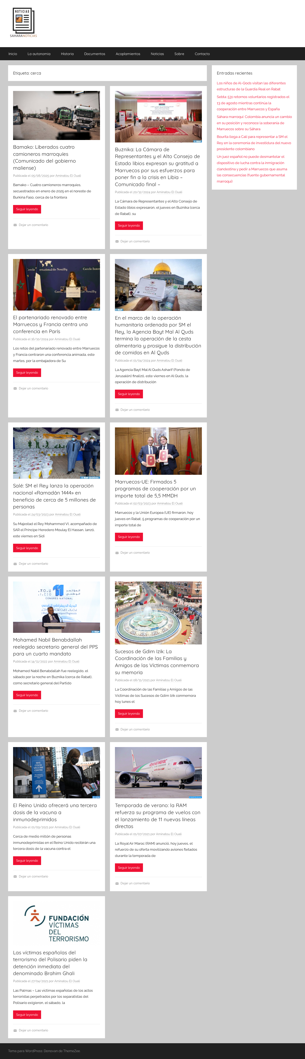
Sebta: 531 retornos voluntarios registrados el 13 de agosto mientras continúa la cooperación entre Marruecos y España (253, 103)
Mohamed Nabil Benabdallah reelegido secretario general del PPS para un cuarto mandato (55, 647)
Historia (67, 54)
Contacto (202, 54)
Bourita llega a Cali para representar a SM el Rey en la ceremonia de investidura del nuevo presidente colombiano (254, 143)
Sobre (179, 54)
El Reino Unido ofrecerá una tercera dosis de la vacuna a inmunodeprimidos (55, 812)
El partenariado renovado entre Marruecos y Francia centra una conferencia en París (50, 324)
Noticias (157, 54)
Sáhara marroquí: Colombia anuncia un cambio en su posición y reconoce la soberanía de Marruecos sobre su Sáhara (254, 123)
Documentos (94, 54)
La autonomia (39, 54)
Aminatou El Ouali (68, 176)
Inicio (13, 54)
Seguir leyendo (27, 209)
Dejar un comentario (33, 225)
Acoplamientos (128, 54)
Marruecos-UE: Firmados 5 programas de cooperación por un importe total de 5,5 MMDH (155, 489)
